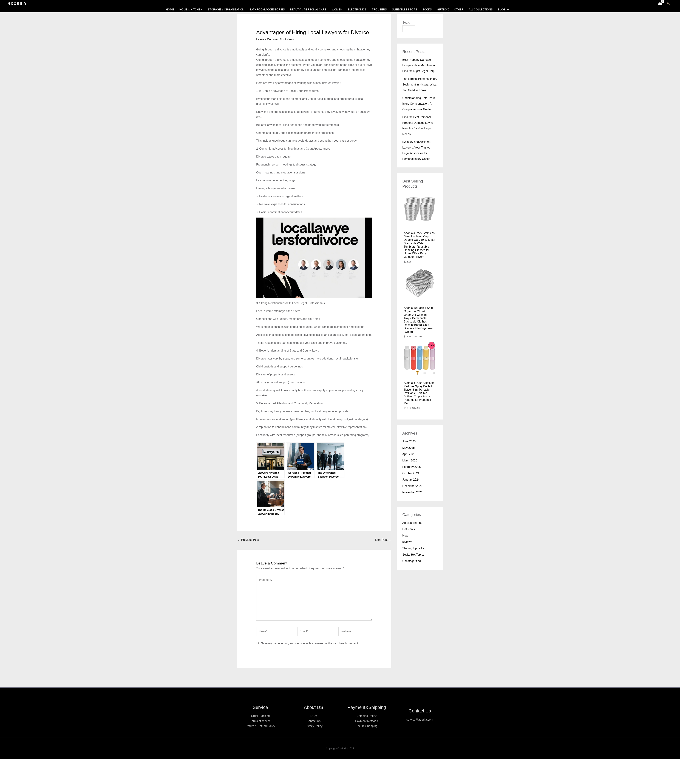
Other (458, 9)
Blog (501, 9)
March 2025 (409, 460)
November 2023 (412, 492)
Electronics (357, 9)
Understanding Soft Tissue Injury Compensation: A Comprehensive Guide (419, 103)
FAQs (313, 715)
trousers (379, 9)
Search (406, 22)
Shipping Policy (366, 715)
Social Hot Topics (413, 554)
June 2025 (409, 441)
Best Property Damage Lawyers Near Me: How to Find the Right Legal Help (418, 65)
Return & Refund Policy (260, 725)
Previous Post (248, 539)
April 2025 (408, 454)
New (405, 535)
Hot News (287, 39)
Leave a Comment (267, 39)
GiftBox (443, 9)
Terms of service (260, 721)
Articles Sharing (412, 522)
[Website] (355, 632)
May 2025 (408, 447)
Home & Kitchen (190, 9)
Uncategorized (411, 561)
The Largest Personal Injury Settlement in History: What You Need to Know (419, 84)
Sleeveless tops (404, 9)
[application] (507, 9)
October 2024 (410, 473)
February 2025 (411, 466)
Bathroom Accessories (267, 9)
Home (170, 9)
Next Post (383, 539)
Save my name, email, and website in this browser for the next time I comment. (310, 643)
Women (337, 9)
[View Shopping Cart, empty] (660, 4)
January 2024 (411, 479)
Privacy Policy (313, 725)
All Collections (481, 9)
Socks (427, 9)
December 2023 (412, 485)
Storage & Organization (226, 9)
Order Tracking (260, 715)
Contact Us (314, 721)
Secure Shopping (367, 725)
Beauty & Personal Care (308, 9)
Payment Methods (366, 721)
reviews (407, 541)
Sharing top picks (413, 548)
